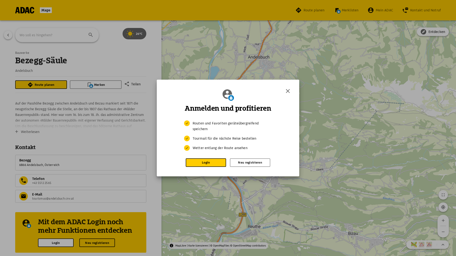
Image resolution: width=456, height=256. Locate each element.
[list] (228, 135)
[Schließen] (288, 91)
